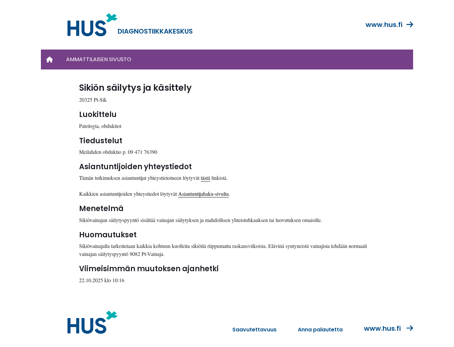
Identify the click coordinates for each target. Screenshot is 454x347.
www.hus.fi (384, 24)
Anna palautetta (320, 329)
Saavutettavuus (254, 329)
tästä (205, 177)
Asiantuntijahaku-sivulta (203, 193)
